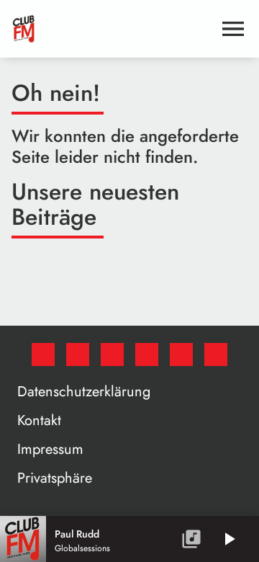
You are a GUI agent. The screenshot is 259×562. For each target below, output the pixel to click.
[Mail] (215, 354)
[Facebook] (43, 354)
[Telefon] (181, 354)
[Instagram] (112, 354)
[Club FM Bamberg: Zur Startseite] (112, 28)
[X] (77, 354)
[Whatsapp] (146, 354)
